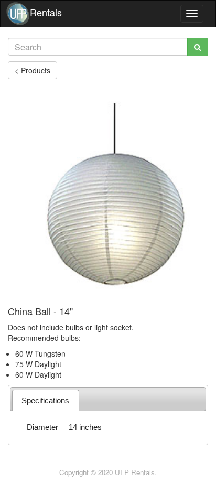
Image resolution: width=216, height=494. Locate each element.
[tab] (45, 400)
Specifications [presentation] (45, 400)
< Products (32, 70)
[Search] (197, 47)
